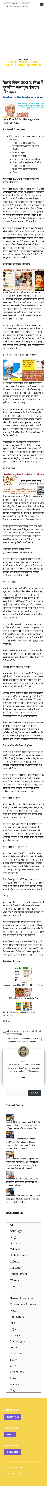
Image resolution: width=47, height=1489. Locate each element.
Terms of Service (24, 1473)
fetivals (14, 1280)
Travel (13, 1378)
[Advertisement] (23, 33)
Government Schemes (23, 1304)
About (10, 1434)
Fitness (14, 1286)
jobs (12, 1322)
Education (16, 1267)
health (13, 1310)
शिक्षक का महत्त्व (18, 152)
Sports (14, 1359)
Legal (13, 1329)
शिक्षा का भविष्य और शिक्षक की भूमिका (27, 162)
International (17, 1316)
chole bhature (18, 1255)
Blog (8, 1021)
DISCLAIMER (12, 1452)
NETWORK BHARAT (16, 3)
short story (16, 1353)
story (13, 1365)
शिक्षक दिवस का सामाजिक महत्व (24, 169)
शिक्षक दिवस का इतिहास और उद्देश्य (26, 143)
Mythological (18, 1341)
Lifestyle (15, 1335)
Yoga (13, 1390)
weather (14, 1384)
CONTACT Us (13, 1417)
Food (13, 1292)
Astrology (16, 1231)
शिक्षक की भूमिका (19, 156)
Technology (17, 1371)
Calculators (17, 1249)
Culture (14, 1261)
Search (9, 1088)
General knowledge (21, 1298)
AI (11, 1224)
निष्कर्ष (14, 172)
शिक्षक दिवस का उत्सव (21, 166)
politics (14, 1347)
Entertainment (18, 1273)
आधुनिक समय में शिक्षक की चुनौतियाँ (26, 159)
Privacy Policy (10, 1473)
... (23, 1076)
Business (15, 1243)
